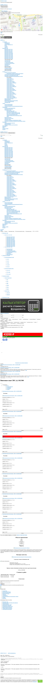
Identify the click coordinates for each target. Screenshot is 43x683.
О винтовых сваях (8, 109)
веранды (38, 319)
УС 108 (8, 264)
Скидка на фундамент (8, 105)
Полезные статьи (8, 119)
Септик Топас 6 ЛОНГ (11, 85)
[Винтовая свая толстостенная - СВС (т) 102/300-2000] (23, 415)
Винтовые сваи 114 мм (9, 54)
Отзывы (6, 46)
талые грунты (13, 323)
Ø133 (8, 287)
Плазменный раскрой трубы (8, 606)
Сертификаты (7, 43)
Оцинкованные (7, 64)
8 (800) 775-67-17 (3, 4)
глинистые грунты (20, 323)
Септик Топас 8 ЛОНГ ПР (11, 90)
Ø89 (7, 283)
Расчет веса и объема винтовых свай (13, 112)
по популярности (10, 386)
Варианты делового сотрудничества (11, 124)
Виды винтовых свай (10, 110)
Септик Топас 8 (9, 87)
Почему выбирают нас (9, 44)
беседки (3, 319)
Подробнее (35, 681)
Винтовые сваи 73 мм (8, 50)
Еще (26, 370)
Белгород (10, 8)
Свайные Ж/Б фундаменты (7, 608)
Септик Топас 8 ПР (10, 88)
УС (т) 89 (8, 272)
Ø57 (7, 279)
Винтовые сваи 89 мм (8, 52)
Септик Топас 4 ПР (10, 79)
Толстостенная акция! (8, 104)
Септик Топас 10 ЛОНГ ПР (12, 97)
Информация (5, 107)
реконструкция (15, 319)
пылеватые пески (9, 322)
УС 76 (8, 261)
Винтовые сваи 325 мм (9, 58)
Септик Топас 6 (9, 83)
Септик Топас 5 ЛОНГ (11, 81)
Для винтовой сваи (8, 277)
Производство (7, 42)
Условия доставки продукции (10, 206)
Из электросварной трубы (9, 257)
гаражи (6, 320)
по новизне (9, 388)
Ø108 (8, 285)
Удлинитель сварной (8, 67)
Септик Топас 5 (9, 80)
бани (10, 319)
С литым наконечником (9, 62)
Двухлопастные (7, 61)
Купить (22, 410)
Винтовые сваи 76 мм (8, 51)
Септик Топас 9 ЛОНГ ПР (11, 192)
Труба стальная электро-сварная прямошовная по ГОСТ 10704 (12, 325)
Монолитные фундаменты (7, 607)
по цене (8, 389)
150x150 (8, 292)
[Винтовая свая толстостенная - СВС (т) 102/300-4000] (23, 498)
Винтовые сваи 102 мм (9, 151)
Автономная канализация (7, 609)
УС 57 (8, 259)
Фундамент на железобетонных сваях (11, 75)
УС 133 (8, 266)
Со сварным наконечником (9, 63)
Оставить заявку (5, 128)
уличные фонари (32, 319)
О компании (5, 41)
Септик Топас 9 (9, 91)
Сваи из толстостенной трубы (12, 114)
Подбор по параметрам (4, 313)
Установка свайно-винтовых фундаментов (10, 602)
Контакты (4, 126)
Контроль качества (8, 117)
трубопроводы (25, 319)
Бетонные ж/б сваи (8, 70)
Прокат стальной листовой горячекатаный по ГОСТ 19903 (12, 327)
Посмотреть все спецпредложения (21, 362)
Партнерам (4, 220)
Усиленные (7, 65)
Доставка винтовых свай (7, 604)
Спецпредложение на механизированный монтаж (13, 106)
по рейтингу (9, 387)
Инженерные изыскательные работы (11, 100)
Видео (6, 45)
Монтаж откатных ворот (9, 98)
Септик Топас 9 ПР (10, 92)
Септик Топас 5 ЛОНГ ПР (11, 82)
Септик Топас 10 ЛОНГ (11, 96)
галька (35, 322)
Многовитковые (7, 66)
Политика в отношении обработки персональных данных (15, 121)
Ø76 (7, 281)
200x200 (8, 294)
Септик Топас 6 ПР (10, 84)
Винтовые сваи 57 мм (8, 49)
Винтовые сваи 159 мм (9, 56)
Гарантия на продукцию (9, 118)
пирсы (20, 319)
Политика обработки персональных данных (10, 596)
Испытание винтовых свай (11, 111)
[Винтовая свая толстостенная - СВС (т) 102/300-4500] (23, 518)
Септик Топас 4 (9, 78)
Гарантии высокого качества (10, 221)
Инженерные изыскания (7, 605)
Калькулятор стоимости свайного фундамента (15, 73)
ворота (10, 320)
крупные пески (30, 322)
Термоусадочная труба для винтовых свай (14, 115)
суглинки (3, 322)
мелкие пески (16, 322)
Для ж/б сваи (7, 290)
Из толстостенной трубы (9, 268)
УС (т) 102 (8, 274)
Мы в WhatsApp (4, 10)
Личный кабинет (8, 123)
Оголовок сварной (8, 68)
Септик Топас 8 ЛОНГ (11, 89)
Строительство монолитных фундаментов (12, 74)
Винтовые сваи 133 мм (9, 55)
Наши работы (5, 125)
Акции (4, 103)
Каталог (4, 129)
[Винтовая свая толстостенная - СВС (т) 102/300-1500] (23, 395)
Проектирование (8, 99)
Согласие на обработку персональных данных (13, 120)
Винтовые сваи (5, 48)
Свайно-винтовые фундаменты (10, 72)
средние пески (23, 322)
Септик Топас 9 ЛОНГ (11, 93)
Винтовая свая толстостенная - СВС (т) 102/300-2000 (9, 367)
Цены (8, 116)
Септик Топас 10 (10, 193)
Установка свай (7, 102)
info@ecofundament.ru (12, 653)
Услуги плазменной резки (9, 101)
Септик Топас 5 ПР (10, 179)
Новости (6, 47)
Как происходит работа (9, 207)
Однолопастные (7, 60)
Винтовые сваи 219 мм (9, 57)
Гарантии (4, 594)
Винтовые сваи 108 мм (9, 53)
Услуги (4, 71)
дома (7, 319)
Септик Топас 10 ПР (10, 95)
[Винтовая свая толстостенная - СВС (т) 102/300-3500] (23, 478)
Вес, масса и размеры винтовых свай (13, 113)
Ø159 (8, 289)
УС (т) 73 (8, 270)
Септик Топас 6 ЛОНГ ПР (11, 86)
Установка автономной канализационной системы (14, 76)
